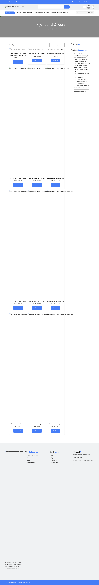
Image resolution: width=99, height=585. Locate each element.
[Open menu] (10, 12)
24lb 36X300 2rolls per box (37, 424)
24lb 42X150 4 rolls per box (55, 424)
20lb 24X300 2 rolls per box (55, 53)
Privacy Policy (54, 460)
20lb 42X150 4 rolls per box (37, 301)
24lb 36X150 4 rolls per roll (18, 424)
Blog (52, 455)
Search (66, 7)
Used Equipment (31, 462)
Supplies (29, 460)
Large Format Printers (32, 455)
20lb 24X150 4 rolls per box (37, 53)
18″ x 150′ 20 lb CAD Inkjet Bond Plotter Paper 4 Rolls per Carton (18, 54)
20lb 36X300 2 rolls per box (18, 301)
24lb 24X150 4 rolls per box (55, 301)
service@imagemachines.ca (13, 1)
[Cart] (84, 7)
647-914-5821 (78, 457)
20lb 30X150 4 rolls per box (18, 178)
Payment (53, 458)
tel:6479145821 (89, 12)
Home (40, 28)
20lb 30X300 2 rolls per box (37, 178)
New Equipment (31, 458)
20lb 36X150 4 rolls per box (55, 178)
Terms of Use (54, 462)
